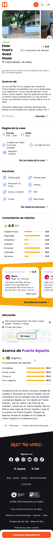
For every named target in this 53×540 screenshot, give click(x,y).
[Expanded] (6, 426)
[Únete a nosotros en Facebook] (11, 459)
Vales (45, 515)
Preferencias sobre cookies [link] (26, 528)
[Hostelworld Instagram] (23, 459)
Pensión (6, 42)
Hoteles (24, 478)
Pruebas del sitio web (19, 521)
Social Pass (26, 484)
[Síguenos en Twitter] (17, 459)
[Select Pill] (36, 4)
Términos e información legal (18, 515)
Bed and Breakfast (38, 478)
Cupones (37, 515)
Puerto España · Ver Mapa (18, 62)
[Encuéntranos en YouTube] (30, 459)
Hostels (16, 478)
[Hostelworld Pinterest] (36, 459)
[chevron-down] (35, 360)
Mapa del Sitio (37, 521)
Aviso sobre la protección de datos (26, 509)
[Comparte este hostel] (49, 38)
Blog (9, 478)
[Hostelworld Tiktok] (42, 459)
